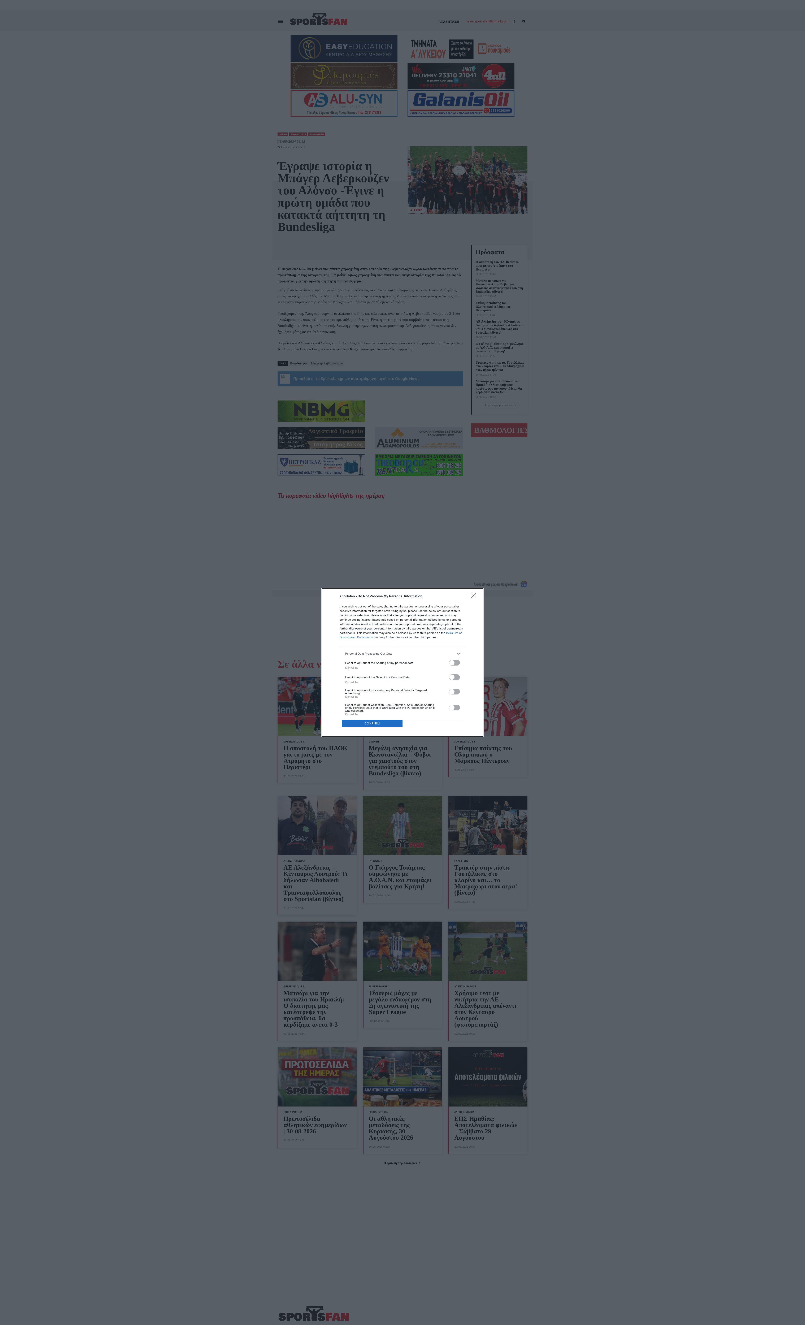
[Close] (475, 597)
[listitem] (402, 653)
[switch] (454, 663)
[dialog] (402, 662)
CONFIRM (372, 723)
